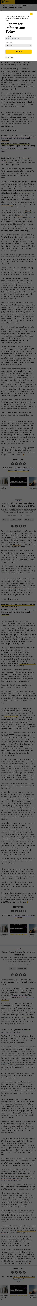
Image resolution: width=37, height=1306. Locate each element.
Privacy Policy (9, 57)
